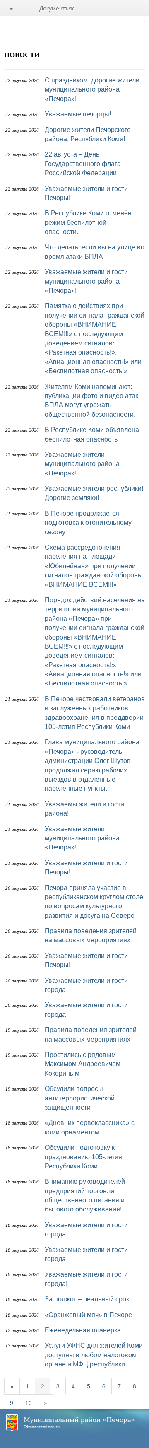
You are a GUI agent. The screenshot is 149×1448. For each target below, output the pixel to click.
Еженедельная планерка (83, 1330)
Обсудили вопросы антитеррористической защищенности (80, 1098)
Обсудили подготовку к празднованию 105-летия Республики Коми (83, 1157)
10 (28, 1402)
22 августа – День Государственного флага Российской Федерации (83, 163)
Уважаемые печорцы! (78, 114)
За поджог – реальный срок (87, 1299)
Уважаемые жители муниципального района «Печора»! (82, 464)
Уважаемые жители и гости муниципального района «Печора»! (86, 281)
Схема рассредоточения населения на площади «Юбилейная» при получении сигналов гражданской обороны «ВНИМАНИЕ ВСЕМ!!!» (94, 566)
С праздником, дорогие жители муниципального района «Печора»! (92, 89)
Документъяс (57, 8)
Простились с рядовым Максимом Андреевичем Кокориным (82, 1064)
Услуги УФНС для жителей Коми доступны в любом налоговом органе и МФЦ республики (94, 1355)
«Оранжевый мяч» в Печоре (88, 1314)
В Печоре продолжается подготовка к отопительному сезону (88, 523)
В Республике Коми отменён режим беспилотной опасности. (88, 222)
